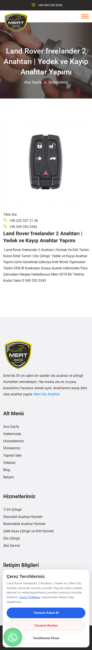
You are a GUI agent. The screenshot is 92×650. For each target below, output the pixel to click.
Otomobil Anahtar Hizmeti (22, 517)
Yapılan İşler (12, 455)
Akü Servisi (11, 546)
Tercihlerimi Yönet (46, 638)
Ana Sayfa (33, 82)
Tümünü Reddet (46, 625)
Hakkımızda (12, 434)
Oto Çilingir (11, 538)
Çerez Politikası (29, 597)
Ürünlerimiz (58, 82)
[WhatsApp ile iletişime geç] (12, 637)
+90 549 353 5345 (50, 5)
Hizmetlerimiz (13, 441)
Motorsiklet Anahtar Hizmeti (24, 524)
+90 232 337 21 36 (23, 221)
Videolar (9, 463)
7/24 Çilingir (12, 510)
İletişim (8, 477)
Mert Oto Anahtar (47, 394)
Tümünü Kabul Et (46, 612)
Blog (6, 470)
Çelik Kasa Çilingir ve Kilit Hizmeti (28, 531)
